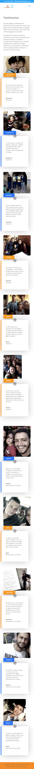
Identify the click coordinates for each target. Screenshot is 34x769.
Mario (8, 316)
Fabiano (8, 458)
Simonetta (9, 75)
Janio (8, 528)
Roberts (9, 660)
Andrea (8, 380)
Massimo (9, 195)
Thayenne (9, 592)
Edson (8, 723)
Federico (9, 257)
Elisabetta (9, 133)
